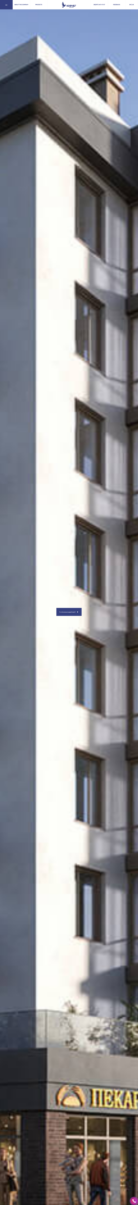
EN (130, 4)
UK (133, 4)
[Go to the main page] (69, 4)
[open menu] (6, 4)
